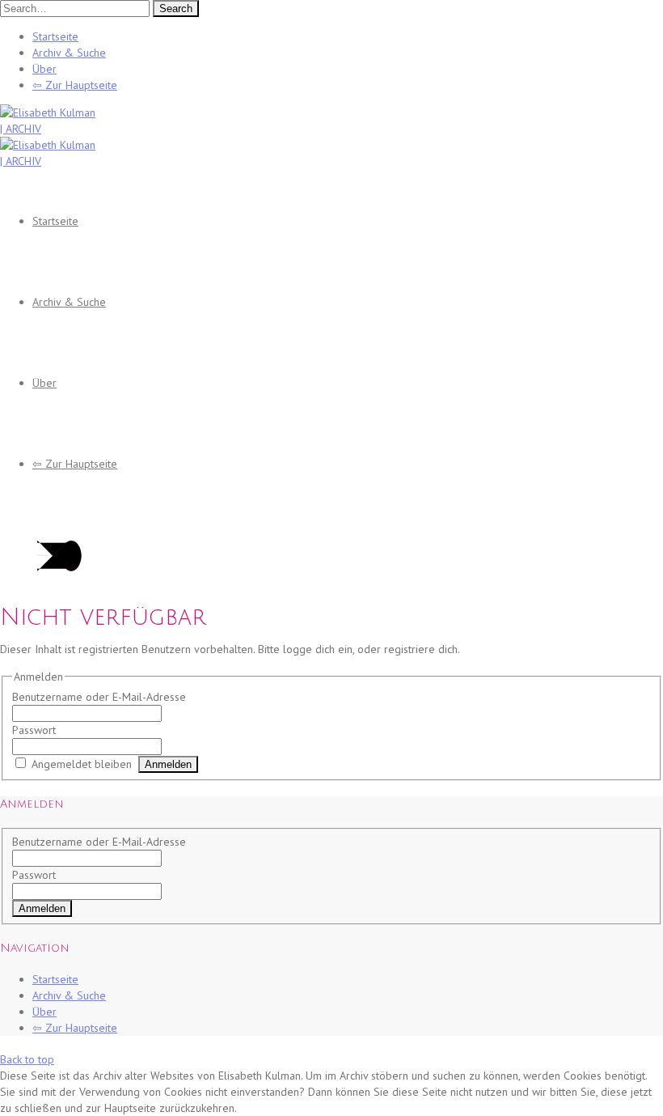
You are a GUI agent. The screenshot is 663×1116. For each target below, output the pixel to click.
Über (44, 69)
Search (175, 8)
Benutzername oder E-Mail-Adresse (99, 697)
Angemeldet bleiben (82, 764)
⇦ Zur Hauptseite (74, 85)
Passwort (34, 730)
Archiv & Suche (69, 52)
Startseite (55, 36)
